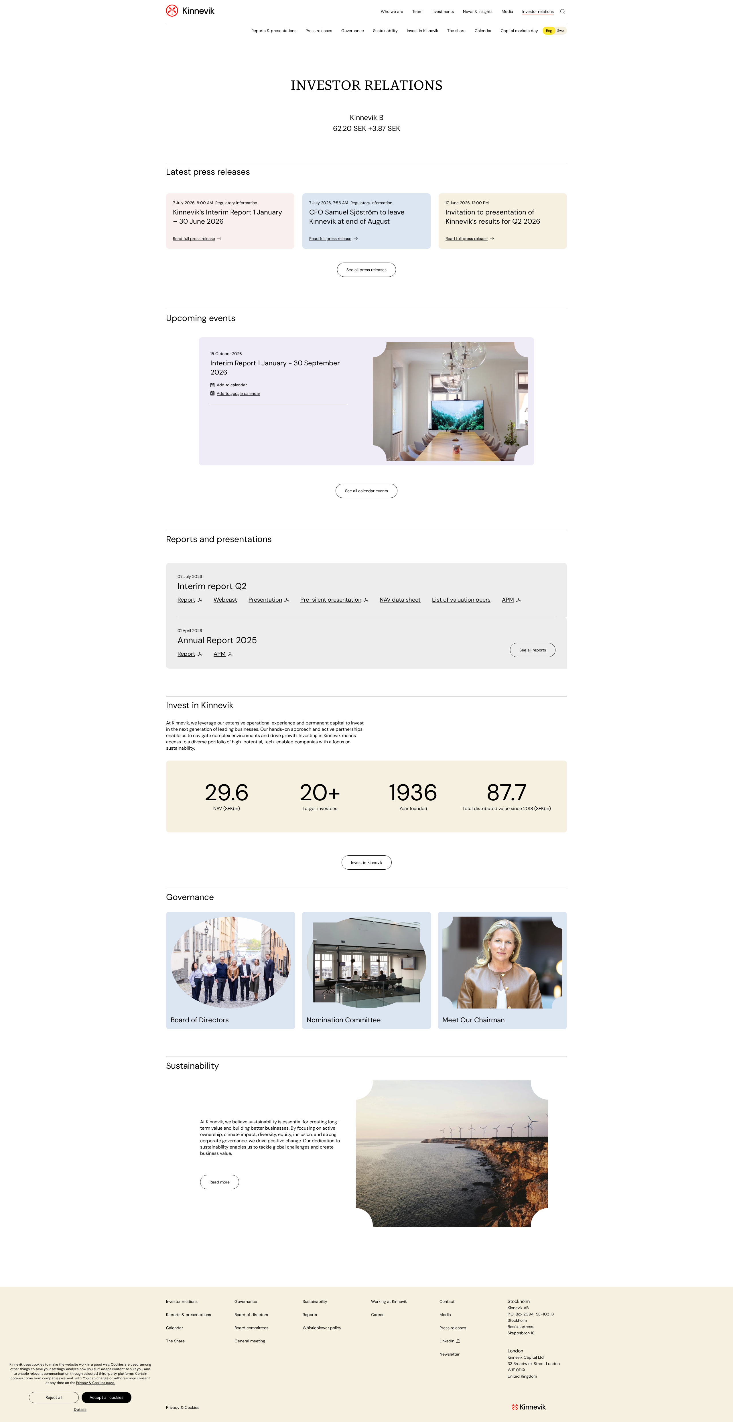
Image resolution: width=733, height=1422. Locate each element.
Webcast (225, 599)
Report (186, 599)
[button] (80, 1409)
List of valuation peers (461, 599)
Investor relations (538, 11)
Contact (447, 1301)
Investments (442, 11)
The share (456, 30)
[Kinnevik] (198, 11)
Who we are (392, 11)
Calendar (483, 30)
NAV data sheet (400, 599)
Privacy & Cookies (182, 1407)
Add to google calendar (238, 393)
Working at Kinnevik (389, 1301)
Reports (310, 1314)
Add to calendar (232, 384)
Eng (549, 30)
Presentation (265, 599)
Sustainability (385, 30)
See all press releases (366, 269)
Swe (560, 30)
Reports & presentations (273, 30)
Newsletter (450, 1354)
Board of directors (251, 1314)
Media (507, 11)
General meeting (250, 1341)
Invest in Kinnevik (422, 30)
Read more (220, 1182)
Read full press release (194, 238)
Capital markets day (519, 30)
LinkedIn (447, 1341)
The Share (175, 1341)
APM (508, 599)
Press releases (319, 30)
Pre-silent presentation (330, 599)
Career (377, 1314)
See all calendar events (366, 490)
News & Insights (477, 11)
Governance (352, 30)
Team (417, 11)
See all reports (532, 650)
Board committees (251, 1327)
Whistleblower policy (322, 1327)
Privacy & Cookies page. (95, 1382)
